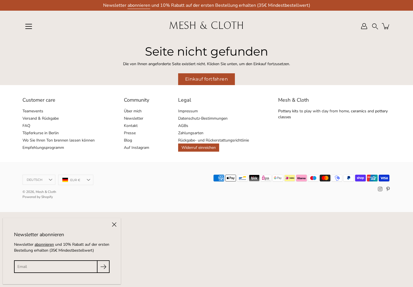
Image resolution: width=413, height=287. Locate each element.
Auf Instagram (136, 147)
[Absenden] (103, 266)
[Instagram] (380, 189)
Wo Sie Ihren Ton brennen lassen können (58, 140)
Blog (128, 140)
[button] (375, 26)
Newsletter (133, 118)
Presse (130, 133)
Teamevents (32, 111)
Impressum (188, 111)
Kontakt (131, 125)
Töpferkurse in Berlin (40, 133)
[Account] (364, 26)
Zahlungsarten (190, 133)
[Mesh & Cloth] (206, 26)
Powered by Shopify (37, 197)
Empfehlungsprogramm (43, 147)
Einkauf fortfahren (206, 79)
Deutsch (35, 180)
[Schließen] (114, 224)
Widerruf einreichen (198, 147)
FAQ (26, 125)
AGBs (183, 125)
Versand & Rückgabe (40, 118)
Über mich (133, 111)
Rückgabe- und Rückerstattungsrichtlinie (213, 140)
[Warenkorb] (386, 26)
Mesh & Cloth (46, 192)
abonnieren (139, 5)
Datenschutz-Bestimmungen (203, 118)
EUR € (75, 180)
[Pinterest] (388, 189)
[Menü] (28, 26)
